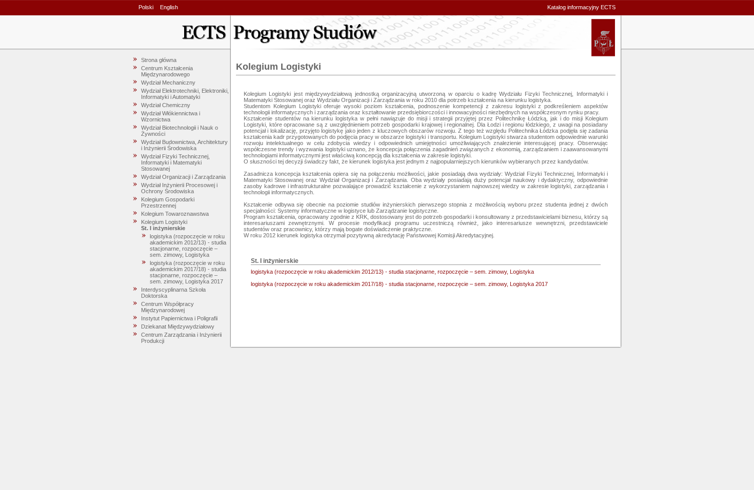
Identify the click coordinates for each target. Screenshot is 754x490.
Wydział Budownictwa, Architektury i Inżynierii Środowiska (184, 145)
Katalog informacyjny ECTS (581, 7)
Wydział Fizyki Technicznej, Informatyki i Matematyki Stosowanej (175, 162)
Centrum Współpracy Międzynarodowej (167, 307)
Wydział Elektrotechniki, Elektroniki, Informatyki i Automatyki (185, 94)
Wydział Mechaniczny (168, 82)
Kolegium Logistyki (164, 222)
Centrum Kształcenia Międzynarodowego (167, 71)
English (169, 7)
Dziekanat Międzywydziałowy (177, 326)
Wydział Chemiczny (165, 105)
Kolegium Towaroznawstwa (175, 214)
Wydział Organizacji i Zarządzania (183, 177)
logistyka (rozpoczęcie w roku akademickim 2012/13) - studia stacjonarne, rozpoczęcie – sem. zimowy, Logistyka (188, 245)
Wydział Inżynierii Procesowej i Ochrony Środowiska (179, 188)
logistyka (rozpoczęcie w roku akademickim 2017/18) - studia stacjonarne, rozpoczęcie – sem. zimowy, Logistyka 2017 (188, 272)
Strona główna (158, 60)
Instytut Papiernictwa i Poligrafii (179, 318)
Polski (145, 7)
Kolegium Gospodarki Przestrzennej (167, 202)
